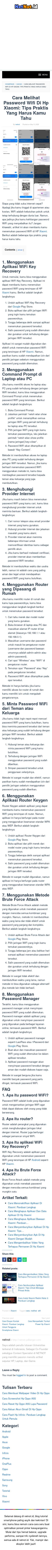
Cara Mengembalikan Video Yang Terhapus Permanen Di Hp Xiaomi (33, 1275)
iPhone (6, 1458)
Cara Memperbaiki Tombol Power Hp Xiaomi (39, 1321)
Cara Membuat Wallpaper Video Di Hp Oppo (26, 1393)
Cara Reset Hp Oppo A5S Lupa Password (24, 1404)
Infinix (5, 1453)
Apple (5, 1436)
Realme (6, 1474)
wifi (39, 1310)
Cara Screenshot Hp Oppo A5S (19, 1398)
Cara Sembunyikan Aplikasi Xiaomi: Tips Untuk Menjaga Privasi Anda (31, 1288)
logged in (21, 1375)
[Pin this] (14, 1259)
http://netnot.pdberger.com (27, 1339)
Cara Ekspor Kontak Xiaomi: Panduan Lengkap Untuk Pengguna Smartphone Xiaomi (13, 1324)
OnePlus (6, 1463)
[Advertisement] (26, 43)
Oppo (5, 1469)
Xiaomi (43, 231)
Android (36, 1160)
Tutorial (6, 1490)
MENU (45, 74)
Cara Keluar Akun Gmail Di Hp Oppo (21, 1409)
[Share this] (4, 1259)
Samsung (7, 1480)
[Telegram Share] (19, 1259)
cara (28, 1310)
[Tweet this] (9, 1259)
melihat (34, 1310)
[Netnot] (26, 6)
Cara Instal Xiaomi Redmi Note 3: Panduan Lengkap (33, 1299)
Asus (5, 1442)
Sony (5, 1485)
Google (16, 306)
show (20, 249)
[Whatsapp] (24, 1259)
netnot (6, 1339)
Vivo (4, 1496)
